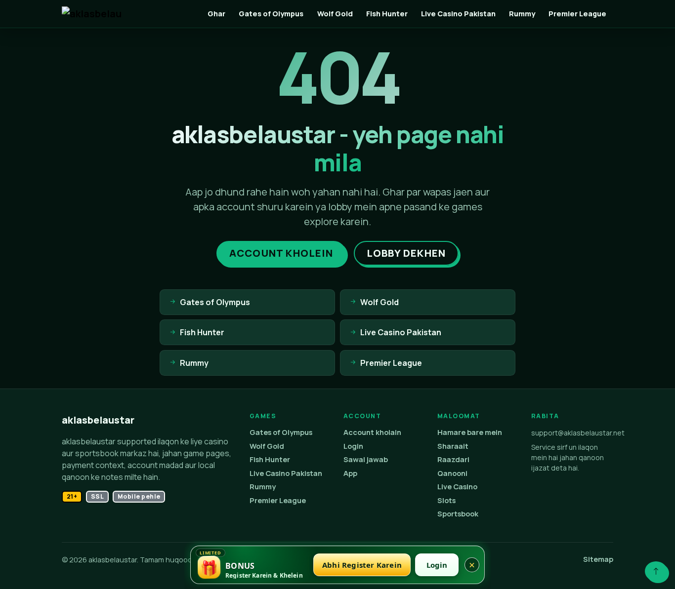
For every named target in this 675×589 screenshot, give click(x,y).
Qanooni (452, 473)
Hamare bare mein (469, 432)
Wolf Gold (335, 13)
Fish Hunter (387, 13)
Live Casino (457, 486)
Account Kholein (281, 253)
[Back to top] (656, 571)
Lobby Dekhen (406, 253)
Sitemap (598, 559)
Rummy (522, 13)
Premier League (577, 13)
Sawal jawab (365, 459)
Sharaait (452, 446)
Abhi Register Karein (362, 565)
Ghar (216, 13)
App (350, 473)
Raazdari (453, 459)
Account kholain (372, 432)
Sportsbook (457, 513)
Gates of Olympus (271, 13)
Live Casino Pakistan (458, 13)
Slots (446, 500)
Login (353, 446)
